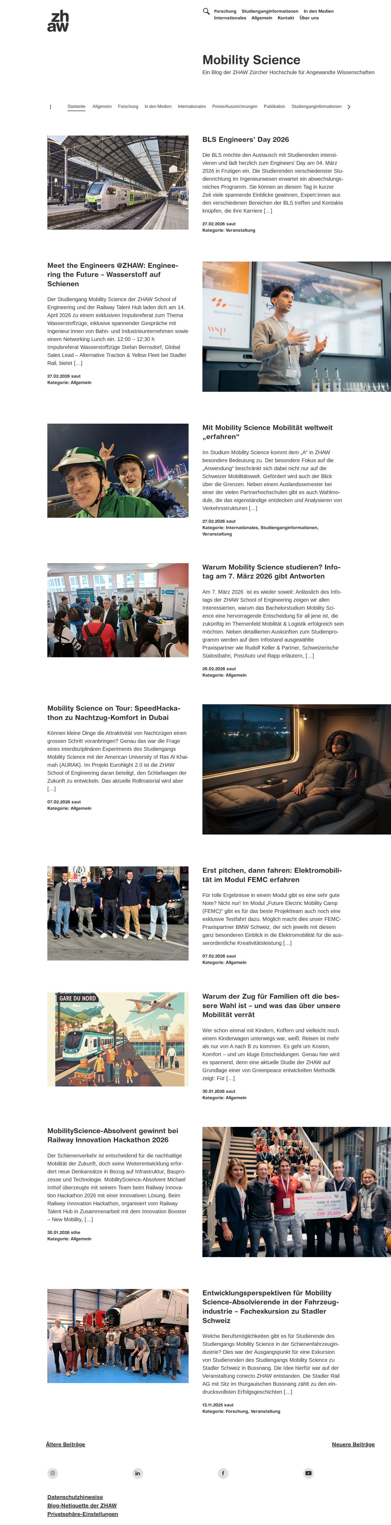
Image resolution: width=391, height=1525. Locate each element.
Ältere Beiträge (65, 1445)
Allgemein (262, 18)
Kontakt (286, 18)
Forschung (225, 12)
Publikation (274, 106)
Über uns (309, 18)
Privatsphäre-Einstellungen (82, 1514)
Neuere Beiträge (353, 1445)
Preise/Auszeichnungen (234, 106)
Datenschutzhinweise (75, 1497)
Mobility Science (251, 61)
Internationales (230, 18)
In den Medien (319, 12)
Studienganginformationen (270, 12)
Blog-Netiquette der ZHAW (82, 1506)
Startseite (76, 106)
